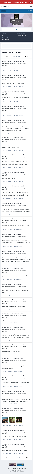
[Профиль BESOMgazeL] (16, 29)
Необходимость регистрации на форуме (15, 2)
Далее (26, 56)
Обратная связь (21, 468)
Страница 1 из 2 (16, 56)
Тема (13, 468)
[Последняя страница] (30, 56)
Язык (8, 468)
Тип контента (8, 46)
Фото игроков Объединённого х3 (13, 61)
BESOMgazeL (6, 63)
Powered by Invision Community (16, 471)
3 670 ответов (19, 70)
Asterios (4, 6)
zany (16, 63)
